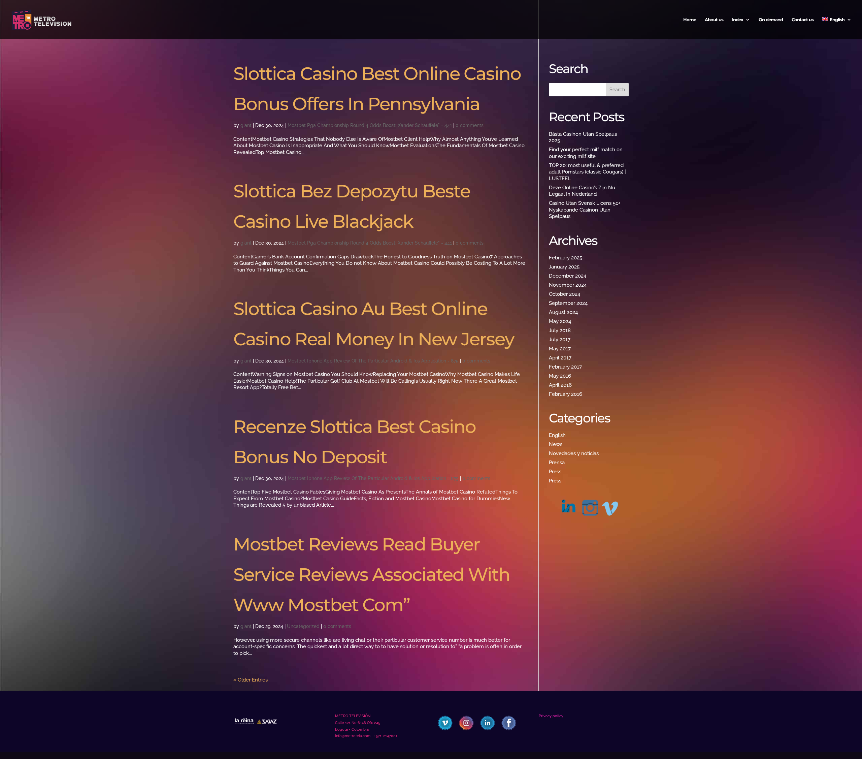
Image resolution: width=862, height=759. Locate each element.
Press (555, 472)
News (555, 444)
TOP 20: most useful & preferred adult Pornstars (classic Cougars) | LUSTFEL (587, 172)
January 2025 (564, 267)
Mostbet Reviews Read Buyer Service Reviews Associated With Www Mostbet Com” (371, 574)
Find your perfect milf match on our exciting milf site (586, 153)
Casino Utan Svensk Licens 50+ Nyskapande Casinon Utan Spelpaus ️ (585, 209)
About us (714, 19)
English (557, 435)
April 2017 (560, 358)
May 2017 (560, 349)
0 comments (470, 125)
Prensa (557, 463)
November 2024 (568, 285)
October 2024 (564, 294)
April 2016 (560, 385)
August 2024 (563, 312)
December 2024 (567, 276)
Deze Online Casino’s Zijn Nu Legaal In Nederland (582, 191)
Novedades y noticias (574, 453)
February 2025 (565, 258)
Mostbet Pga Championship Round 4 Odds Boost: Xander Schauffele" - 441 (370, 125)
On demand (771, 19)
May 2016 (560, 376)
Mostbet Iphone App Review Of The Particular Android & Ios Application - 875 (373, 360)
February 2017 (565, 367)
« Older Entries (250, 680)
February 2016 (565, 394)
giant (246, 125)
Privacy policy (551, 716)
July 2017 (559, 340)
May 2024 (560, 321)
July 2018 (560, 330)
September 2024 (568, 303)
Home (689, 19)
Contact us (803, 19)
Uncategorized (303, 626)
